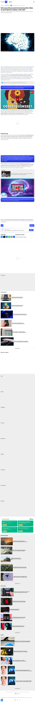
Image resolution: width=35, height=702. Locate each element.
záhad (25, 220)
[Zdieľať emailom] (12, 237)
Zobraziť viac (17, 348)
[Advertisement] (17, 20)
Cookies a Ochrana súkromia (12, 697)
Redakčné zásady (19, 697)
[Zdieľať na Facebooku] (2, 237)
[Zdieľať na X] (4, 237)
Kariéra (27, 697)
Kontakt (30, 697)
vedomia (10, 66)
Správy (2, 5)
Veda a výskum (7, 5)
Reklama (24, 697)
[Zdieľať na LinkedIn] (7, 237)
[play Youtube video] (17, 99)
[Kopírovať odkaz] (14, 237)
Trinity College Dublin (30, 66)
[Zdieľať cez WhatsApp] (9, 237)
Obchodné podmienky (4, 697)
